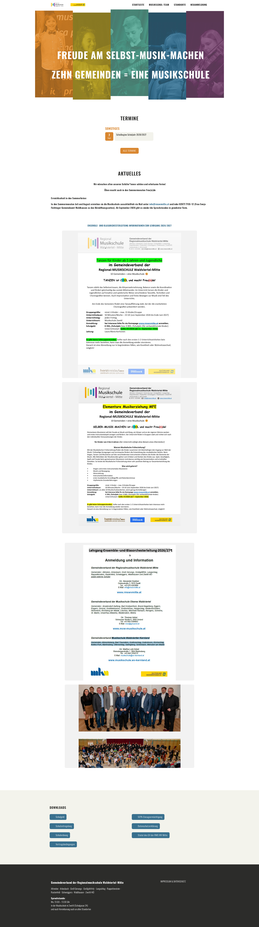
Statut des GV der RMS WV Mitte (153, 835)
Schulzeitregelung (64, 826)
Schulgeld (60, 817)
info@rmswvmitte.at (159, 204)
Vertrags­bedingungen (65, 844)
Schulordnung (62, 835)
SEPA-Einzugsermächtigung (150, 817)
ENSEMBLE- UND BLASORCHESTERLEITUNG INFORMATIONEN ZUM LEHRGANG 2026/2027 (129, 225)
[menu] (138, 4)
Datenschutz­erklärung (148, 826)
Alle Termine (129, 150)
